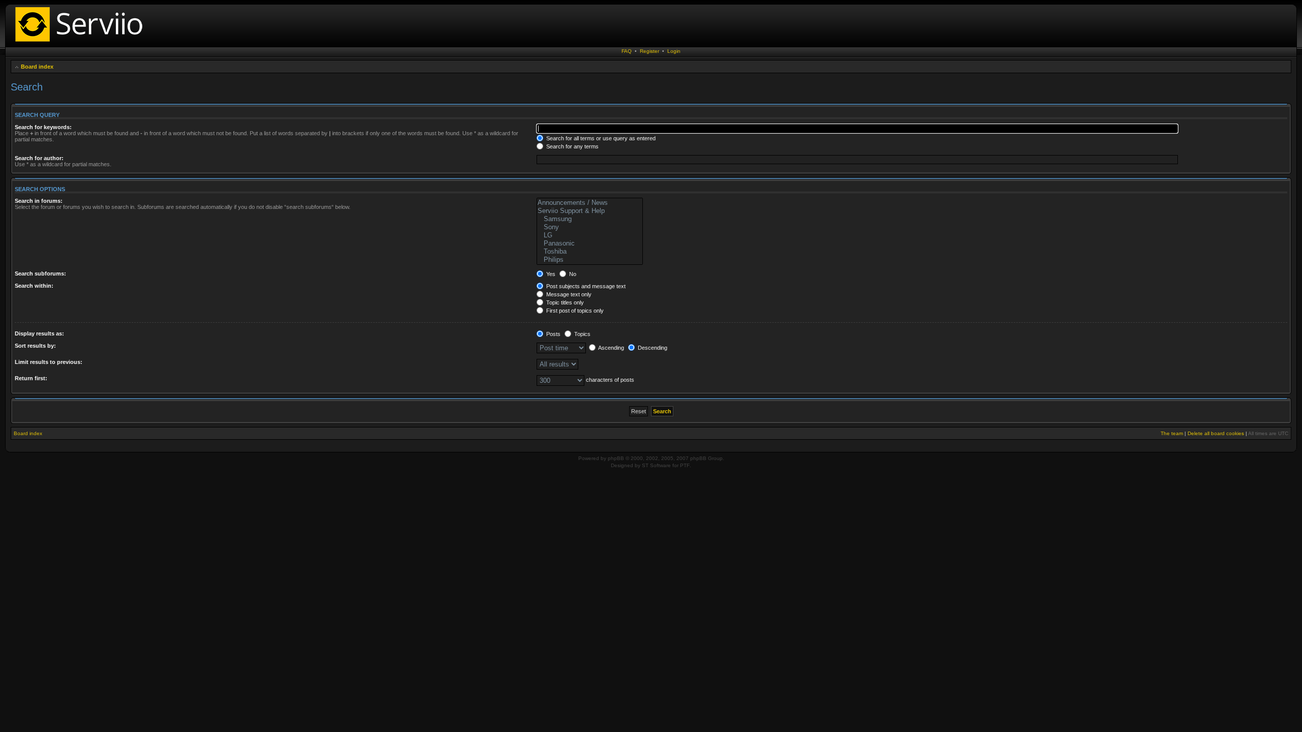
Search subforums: (40, 273)
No (572, 274)
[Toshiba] (590, 252)
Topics (581, 334)
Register (649, 51)
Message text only (568, 294)
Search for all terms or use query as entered (600, 138)
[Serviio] (82, 43)
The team (1172, 433)
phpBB (616, 458)
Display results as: (39, 333)
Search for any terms (572, 146)
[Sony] (590, 227)
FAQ (627, 51)
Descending (651, 348)
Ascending (610, 348)
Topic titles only (564, 302)
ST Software (656, 465)
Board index (37, 67)
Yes (550, 274)
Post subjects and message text (585, 286)
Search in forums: (39, 201)
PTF (685, 465)
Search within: (34, 286)
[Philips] (590, 260)
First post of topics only (574, 311)
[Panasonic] (590, 243)
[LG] (590, 235)
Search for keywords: (43, 127)
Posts (552, 334)
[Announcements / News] (590, 203)
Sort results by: (35, 346)
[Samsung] (590, 219)
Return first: (31, 378)
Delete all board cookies (1216, 433)
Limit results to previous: (48, 362)
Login (673, 51)
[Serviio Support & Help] (590, 211)
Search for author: (39, 158)
